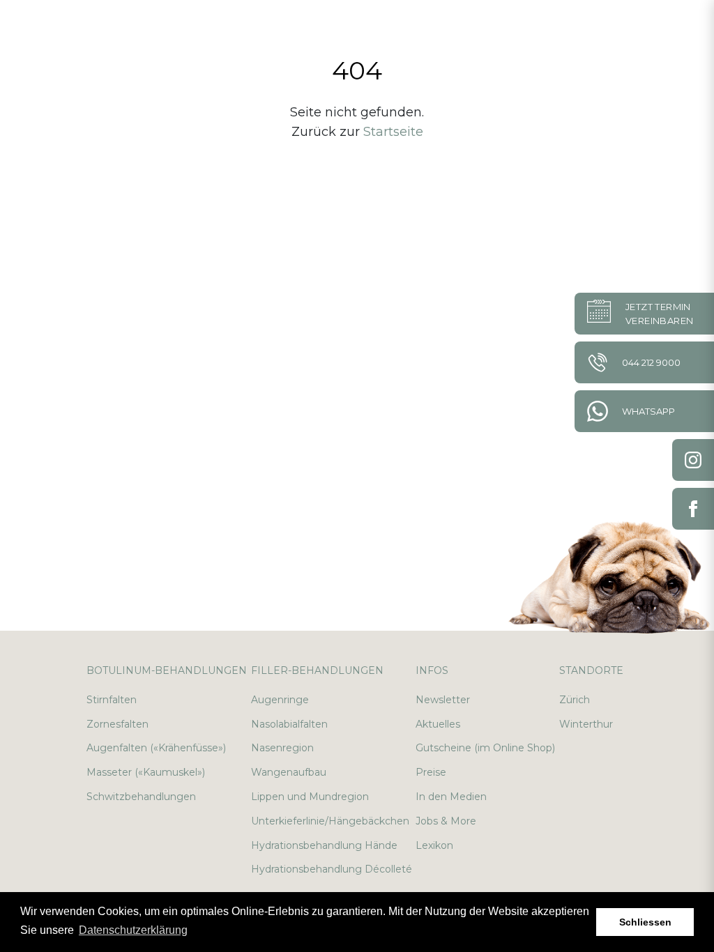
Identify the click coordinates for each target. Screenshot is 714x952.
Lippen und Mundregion (310, 796)
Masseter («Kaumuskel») (145, 772)
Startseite (393, 131)
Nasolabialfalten (289, 724)
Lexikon (434, 845)
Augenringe (280, 699)
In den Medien (451, 796)
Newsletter (443, 699)
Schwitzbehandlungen (141, 796)
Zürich (574, 699)
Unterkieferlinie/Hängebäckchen (330, 821)
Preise (431, 772)
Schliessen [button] (645, 922)
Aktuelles (438, 724)
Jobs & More (446, 821)
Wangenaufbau (288, 772)
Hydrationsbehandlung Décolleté (331, 869)
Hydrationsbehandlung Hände (324, 845)
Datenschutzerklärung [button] (133, 930)
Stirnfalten (111, 699)
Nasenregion (282, 748)
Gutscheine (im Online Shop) (485, 748)
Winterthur (586, 724)
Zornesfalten (117, 724)
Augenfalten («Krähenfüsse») (156, 748)
